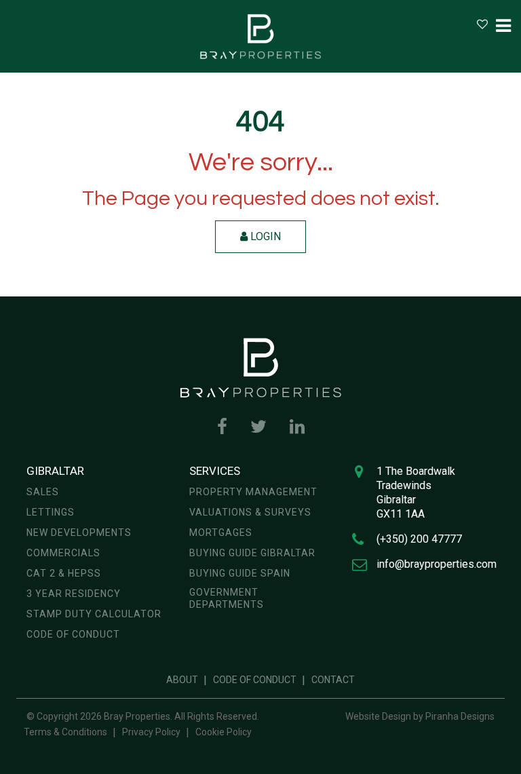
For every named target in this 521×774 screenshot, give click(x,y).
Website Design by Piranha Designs (420, 716)
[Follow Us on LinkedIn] (297, 427)
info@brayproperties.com (437, 564)
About (182, 679)
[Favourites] (482, 24)
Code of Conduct (73, 634)
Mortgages (220, 532)
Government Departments (226, 598)
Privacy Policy (151, 732)
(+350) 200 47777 (419, 539)
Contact (333, 679)
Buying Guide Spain (239, 573)
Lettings (50, 512)
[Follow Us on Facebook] (222, 427)
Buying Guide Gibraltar (252, 552)
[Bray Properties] (260, 36)
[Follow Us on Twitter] (258, 427)
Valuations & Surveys (250, 512)
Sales (42, 491)
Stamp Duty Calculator (93, 613)
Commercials (63, 552)
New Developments (79, 532)
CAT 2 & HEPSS (63, 573)
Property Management (253, 491)
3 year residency (73, 593)
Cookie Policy (223, 732)
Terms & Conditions (65, 732)
